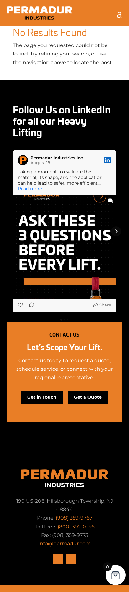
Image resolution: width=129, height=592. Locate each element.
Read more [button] (30, 188)
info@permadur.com (65, 544)
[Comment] (29, 304)
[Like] (21, 304)
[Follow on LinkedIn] (71, 559)
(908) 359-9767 (74, 518)
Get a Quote (88, 397)
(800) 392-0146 (76, 527)
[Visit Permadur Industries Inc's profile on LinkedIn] (23, 160)
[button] (13, 231)
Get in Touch (41, 397)
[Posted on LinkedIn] (107, 160)
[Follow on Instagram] (58, 559)
